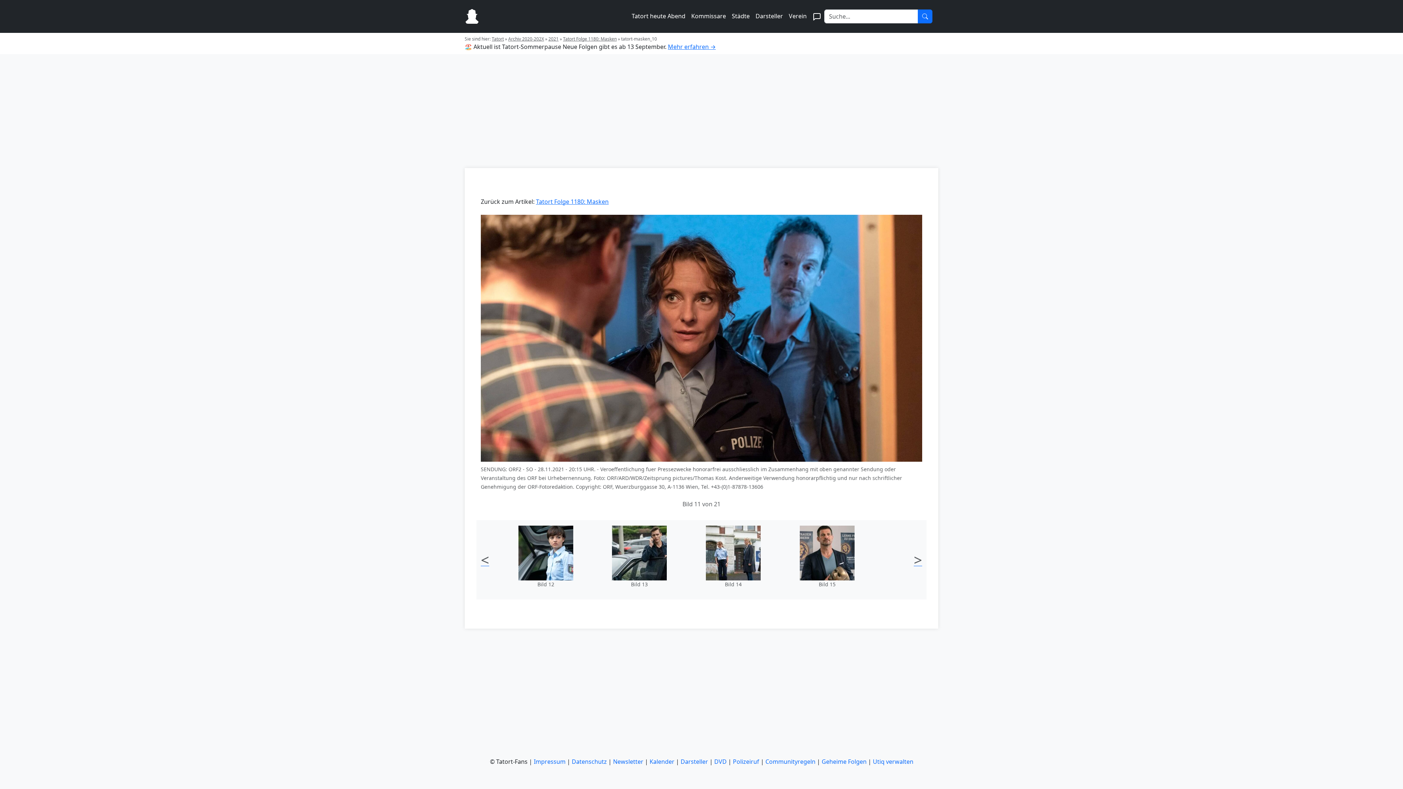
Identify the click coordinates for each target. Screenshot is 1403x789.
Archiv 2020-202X (526, 39)
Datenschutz (589, 762)
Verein (798, 16)
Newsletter (628, 762)
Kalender (662, 762)
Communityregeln (790, 762)
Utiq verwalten (893, 762)
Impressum (550, 762)
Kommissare (708, 16)
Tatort (498, 39)
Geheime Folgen (844, 762)
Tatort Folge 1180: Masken (590, 39)
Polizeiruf (746, 762)
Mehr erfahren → (692, 47)
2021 (553, 39)
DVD (720, 762)
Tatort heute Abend (658, 16)
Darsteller (769, 16)
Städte (741, 16)
